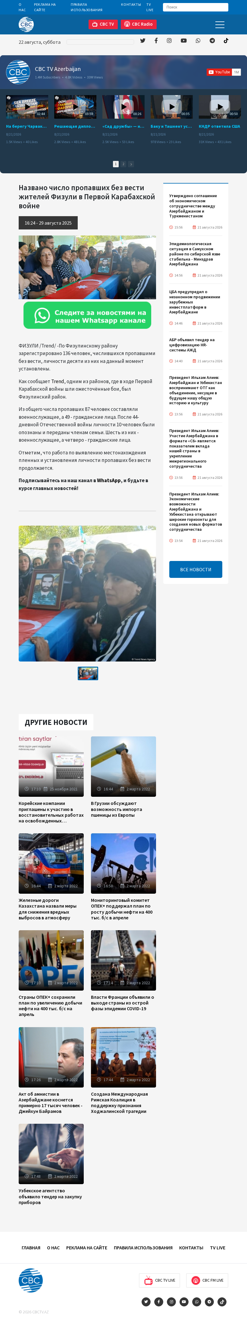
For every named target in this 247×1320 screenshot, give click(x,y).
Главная (31, 1248)
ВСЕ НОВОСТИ (195, 569)
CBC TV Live (165, 1280)
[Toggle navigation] (219, 24)
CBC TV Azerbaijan (58, 68)
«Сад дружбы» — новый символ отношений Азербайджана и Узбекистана (123, 126)
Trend (57, 381)
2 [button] (123, 164)
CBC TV (107, 24)
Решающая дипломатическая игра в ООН (75, 126)
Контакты (131, 4)
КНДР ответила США (219, 126)
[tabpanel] (88, 673)
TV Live (149, 7)
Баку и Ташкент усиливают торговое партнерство (172, 126)
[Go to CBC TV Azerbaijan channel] (18, 72)
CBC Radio (142, 24)
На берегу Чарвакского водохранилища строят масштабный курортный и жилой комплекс (27, 126)
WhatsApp (109, 480)
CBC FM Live (213, 1280)
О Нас (22, 7)
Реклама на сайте (45, 7)
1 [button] (116, 164)
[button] (131, 164)
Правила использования (87, 7)
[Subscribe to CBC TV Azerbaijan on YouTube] (224, 72)
